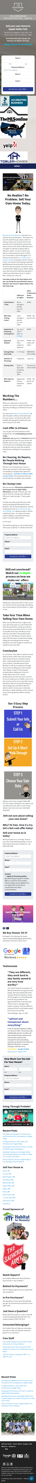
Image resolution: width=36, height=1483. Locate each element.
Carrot (3, 1480)
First (10, 64)
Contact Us (12, 1446)
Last (26, 64)
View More (6, 1204)
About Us (28, 18)
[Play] (5, 1124)
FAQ (30, 1444)
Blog (6, 1449)
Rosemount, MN (8, 1201)
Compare (25, 1444)
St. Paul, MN (7, 1174)
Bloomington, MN (9, 1177)
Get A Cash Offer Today (13, 18)
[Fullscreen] (31, 1124)
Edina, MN (6, 1171)
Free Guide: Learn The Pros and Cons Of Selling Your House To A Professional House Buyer (18, 1349)
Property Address (18, 67)
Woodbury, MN (8, 1180)
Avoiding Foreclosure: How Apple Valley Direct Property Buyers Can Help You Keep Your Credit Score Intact (17, 1154)
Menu (17, 166)
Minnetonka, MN (8, 1183)
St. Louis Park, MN (9, 1198)
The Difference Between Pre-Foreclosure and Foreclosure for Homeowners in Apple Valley (17, 1136)
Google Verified (23, 1049)
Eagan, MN (6, 1189)
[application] (18, 1117)
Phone (18, 74)
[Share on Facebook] (4, 928)
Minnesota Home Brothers (12, 235)
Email (18, 81)
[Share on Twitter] (7, 928)
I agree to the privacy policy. (16, 876)
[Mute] (28, 1124)
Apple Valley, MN (8, 1186)
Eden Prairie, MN (8, 1195)
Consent (8, 874)
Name (18, 58)
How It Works (17, 1444)
